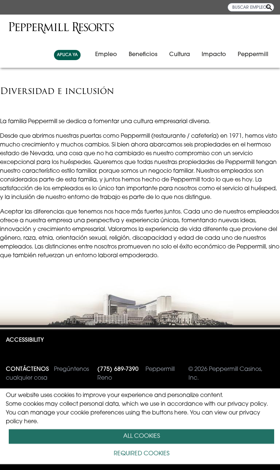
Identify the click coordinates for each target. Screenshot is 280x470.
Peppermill (253, 55)
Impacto (214, 55)
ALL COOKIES (141, 436)
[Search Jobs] (269, 7)
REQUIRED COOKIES (142, 454)
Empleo (106, 55)
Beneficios (143, 55)
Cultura (179, 55)
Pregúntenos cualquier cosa (47, 374)
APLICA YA (67, 55)
